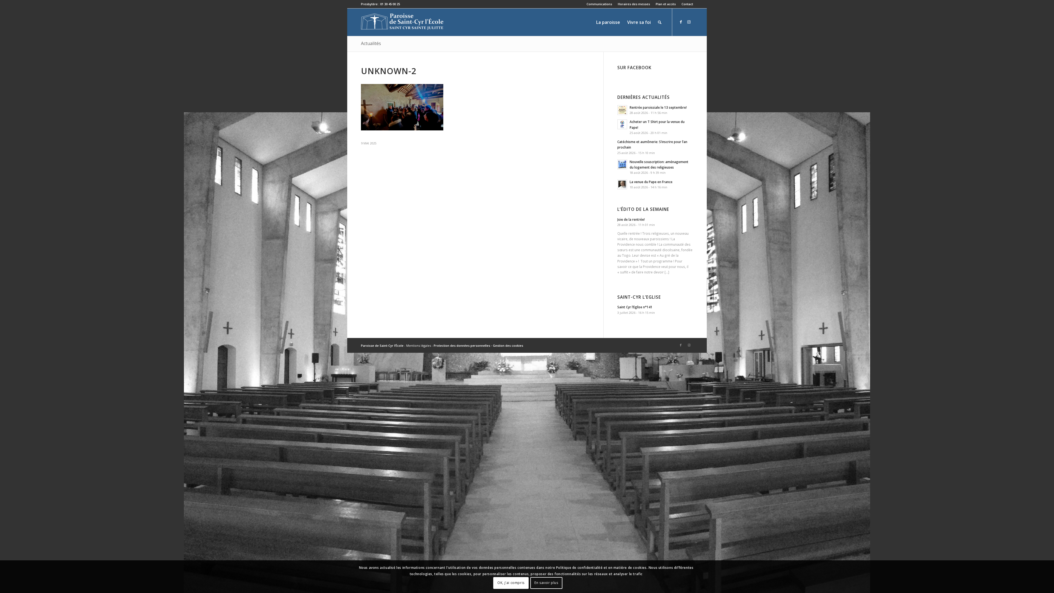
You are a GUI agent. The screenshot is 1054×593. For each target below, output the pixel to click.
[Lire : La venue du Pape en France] (622, 184)
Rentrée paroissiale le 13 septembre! (658, 107)
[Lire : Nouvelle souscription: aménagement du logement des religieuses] (622, 164)
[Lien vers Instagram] (689, 22)
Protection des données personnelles (462, 345)
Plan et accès (666, 4)
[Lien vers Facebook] (681, 22)
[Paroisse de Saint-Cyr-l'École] (402, 22)
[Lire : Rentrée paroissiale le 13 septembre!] (622, 110)
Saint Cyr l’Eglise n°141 (634, 307)
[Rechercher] (659, 22)
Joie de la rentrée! (631, 219)
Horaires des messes (634, 4)
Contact (687, 4)
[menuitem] (599, 4)
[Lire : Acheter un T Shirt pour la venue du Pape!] (622, 124)
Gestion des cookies (508, 345)
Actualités (371, 43)
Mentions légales (418, 345)
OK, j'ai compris (511, 582)
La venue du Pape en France (651, 182)
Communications (599, 4)
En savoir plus (546, 582)
